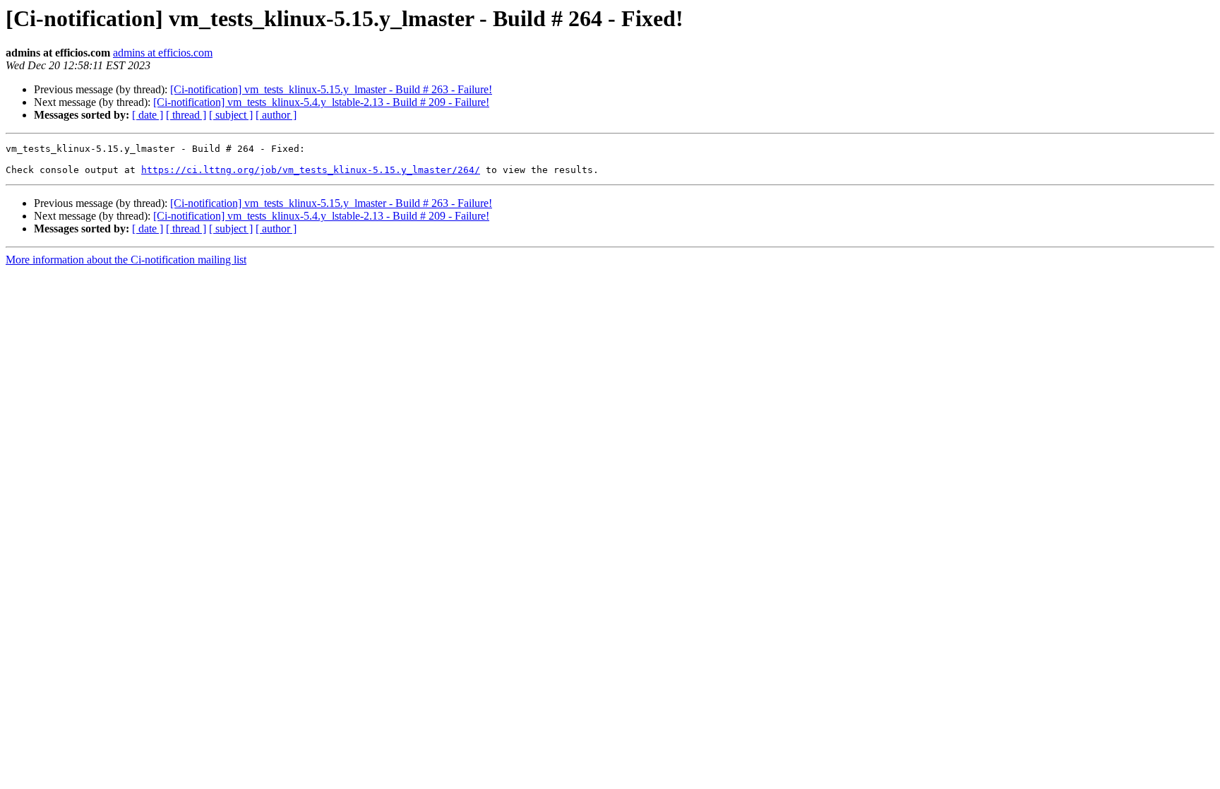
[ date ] (147, 115)
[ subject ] (231, 115)
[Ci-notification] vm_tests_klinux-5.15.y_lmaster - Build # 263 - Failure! (331, 89)
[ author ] (276, 115)
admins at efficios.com (163, 53)
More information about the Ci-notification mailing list (126, 260)
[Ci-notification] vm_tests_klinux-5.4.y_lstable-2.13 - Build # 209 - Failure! (321, 102)
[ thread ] (186, 115)
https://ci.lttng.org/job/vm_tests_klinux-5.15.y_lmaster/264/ (310, 170)
